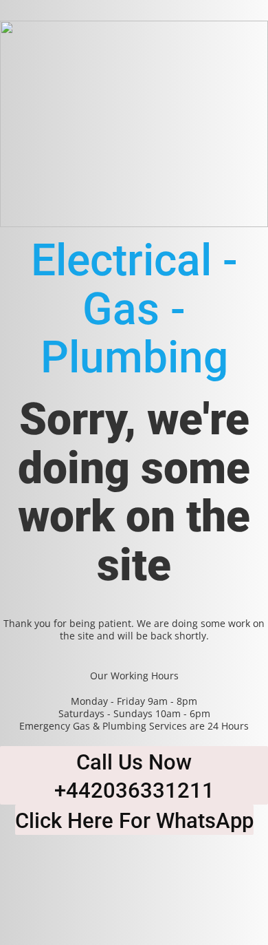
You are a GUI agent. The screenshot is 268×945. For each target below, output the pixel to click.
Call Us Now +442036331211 (134, 776)
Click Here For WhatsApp (134, 820)
